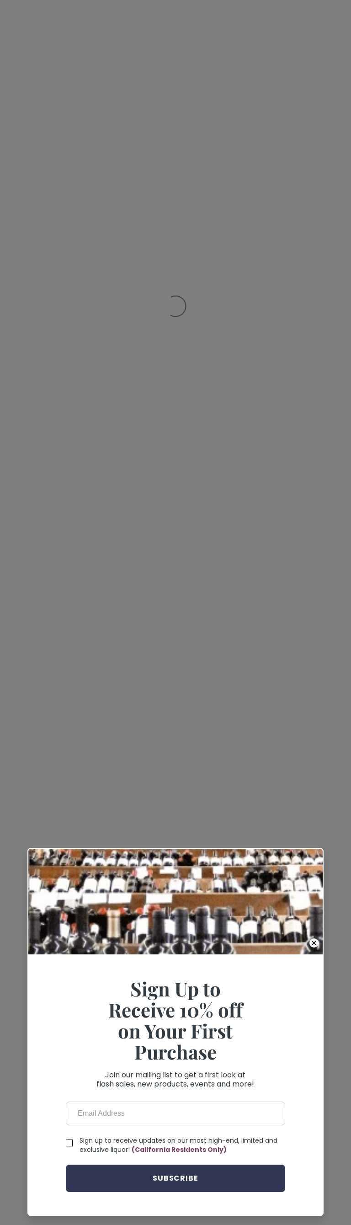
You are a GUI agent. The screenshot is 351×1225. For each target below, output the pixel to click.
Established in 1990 (54, 837)
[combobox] (175, 67)
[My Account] (297, 31)
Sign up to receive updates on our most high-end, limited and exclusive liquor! (169, 516)
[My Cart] (317, 31)
